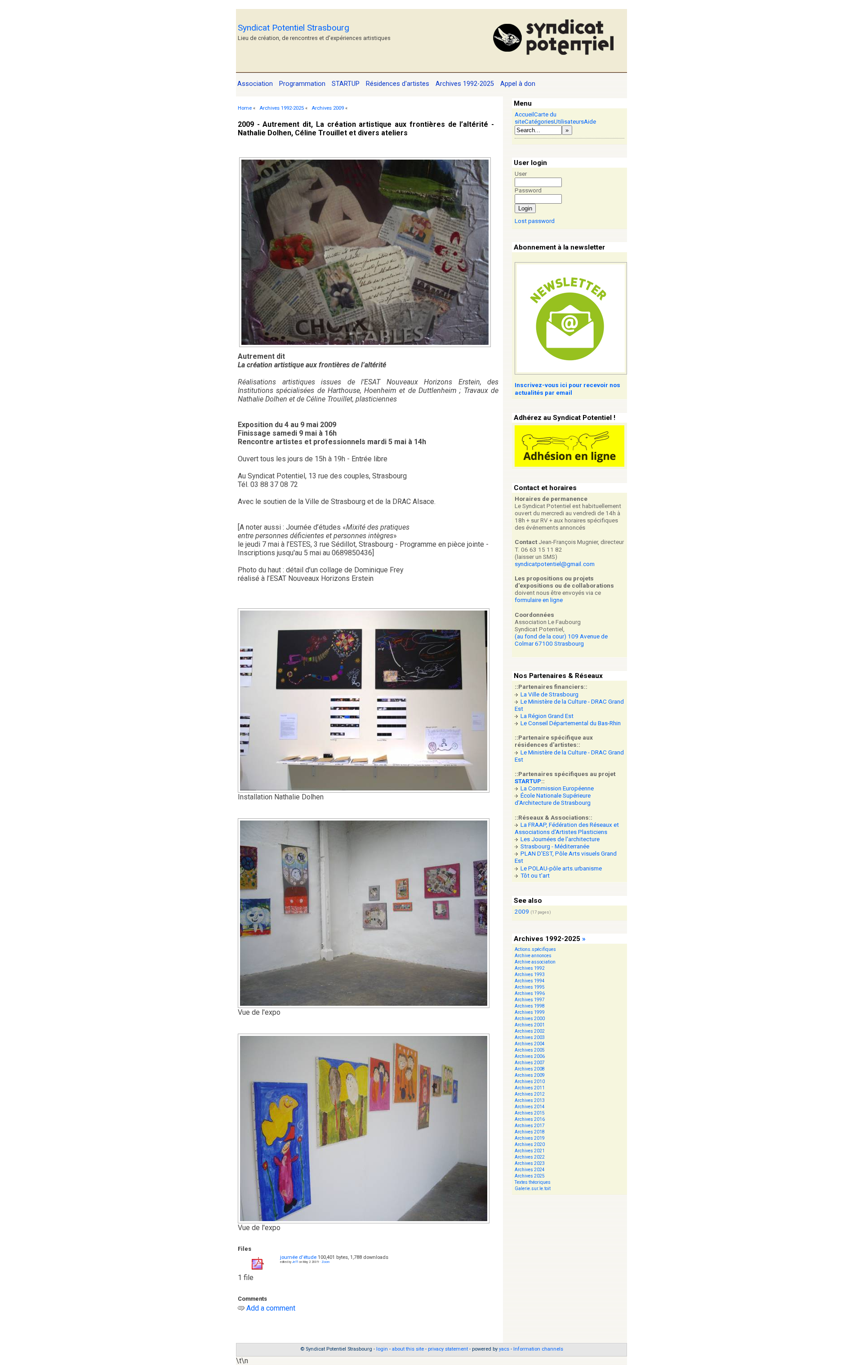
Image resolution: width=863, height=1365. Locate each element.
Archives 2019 (530, 1138)
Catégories (539, 121)
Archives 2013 (530, 1100)
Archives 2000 (530, 1018)
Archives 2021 (530, 1150)
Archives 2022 (530, 1157)
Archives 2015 (530, 1113)
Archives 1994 (530, 980)
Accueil (524, 114)
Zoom (325, 1262)
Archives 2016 (530, 1119)
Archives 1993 (530, 974)
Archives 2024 (530, 1169)
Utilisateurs (569, 121)
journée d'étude (298, 1257)
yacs (504, 1349)
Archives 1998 (530, 1006)
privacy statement (448, 1349)
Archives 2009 (327, 108)
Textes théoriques (533, 1182)
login (382, 1349)
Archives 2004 (530, 1043)
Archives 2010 (530, 1081)
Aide (590, 121)
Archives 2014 (530, 1106)
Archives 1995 (530, 987)
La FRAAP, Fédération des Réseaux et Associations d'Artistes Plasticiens (567, 828)
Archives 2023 (530, 1163)
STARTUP (528, 781)
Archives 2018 (530, 1131)
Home (245, 108)
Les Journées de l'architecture (560, 839)
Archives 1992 (530, 968)
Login (525, 208)
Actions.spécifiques (535, 949)
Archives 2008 (530, 1068)
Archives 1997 (530, 999)
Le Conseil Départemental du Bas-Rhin (570, 723)
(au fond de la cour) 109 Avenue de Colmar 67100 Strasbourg (561, 640)
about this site (408, 1349)
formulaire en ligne (539, 600)
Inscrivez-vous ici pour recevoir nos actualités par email (567, 389)
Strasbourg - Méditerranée (554, 846)
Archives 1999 (530, 1012)
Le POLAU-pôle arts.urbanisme (561, 868)
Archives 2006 (530, 1056)
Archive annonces (533, 955)
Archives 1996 (530, 993)
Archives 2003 (530, 1037)
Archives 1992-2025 (281, 108)
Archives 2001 (530, 1024)
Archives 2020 (530, 1144)
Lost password (535, 221)
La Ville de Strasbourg (549, 694)
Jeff (295, 1262)
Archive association (535, 961)
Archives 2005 (530, 1050)
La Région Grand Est (547, 716)
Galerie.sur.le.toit (533, 1188)
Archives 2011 (530, 1087)
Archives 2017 (530, 1125)
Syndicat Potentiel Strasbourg (293, 27)
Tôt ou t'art (535, 875)
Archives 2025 (530, 1175)
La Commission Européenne (557, 788)
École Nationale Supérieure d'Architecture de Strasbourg (553, 799)
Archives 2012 (530, 1094)
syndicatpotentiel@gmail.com (555, 564)
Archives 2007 (530, 1062)
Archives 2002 (530, 1031)
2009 (522, 911)
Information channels (538, 1349)
